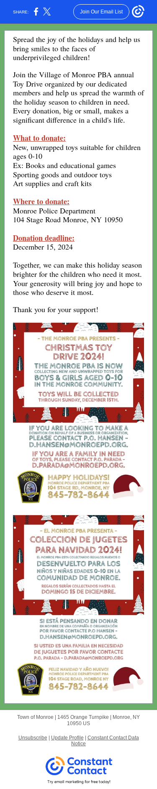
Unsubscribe (32, 738)
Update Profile (67, 738)
